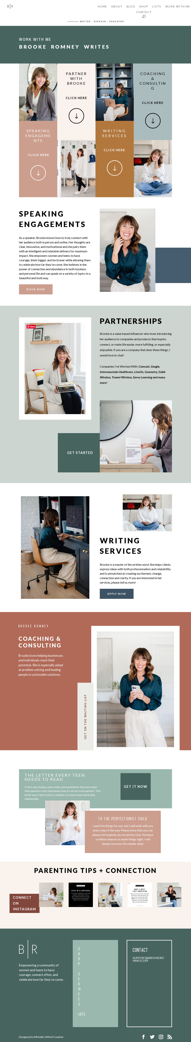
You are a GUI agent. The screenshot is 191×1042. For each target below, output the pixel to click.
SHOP (143, 6)
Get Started (80, 453)
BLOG (131, 6)
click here (38, 155)
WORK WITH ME (177, 6)
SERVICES (79, 990)
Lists (81, 1015)
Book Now (35, 289)
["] (38, 179)
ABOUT (117, 6)
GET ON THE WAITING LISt (85, 716)
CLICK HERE (76, 98)
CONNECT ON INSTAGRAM (24, 903)
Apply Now (116, 593)
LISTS (156, 6)
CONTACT (144, 12)
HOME (102, 6)
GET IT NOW (135, 786)
